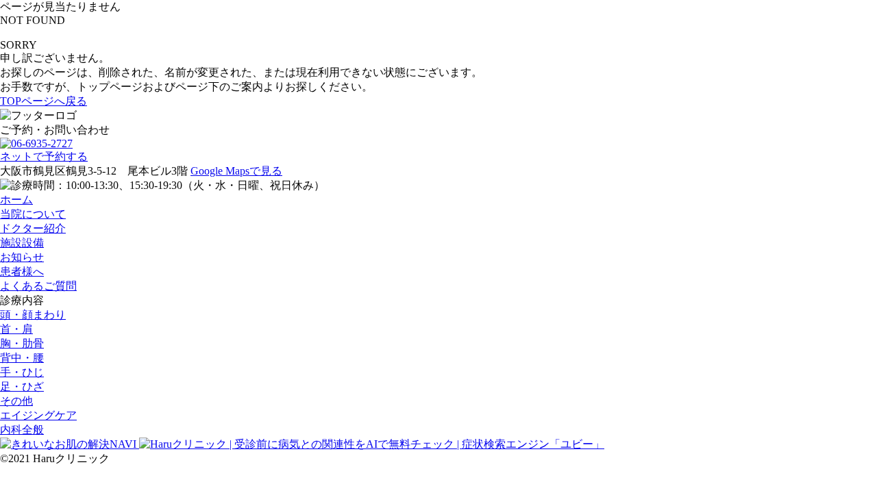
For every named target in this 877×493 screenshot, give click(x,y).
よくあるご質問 (38, 286)
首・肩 (16, 329)
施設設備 (22, 243)
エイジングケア (38, 415)
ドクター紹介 (33, 228)
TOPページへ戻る (43, 101)
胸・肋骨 (22, 343)
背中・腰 (22, 358)
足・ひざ (22, 386)
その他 (16, 401)
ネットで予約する (44, 156)
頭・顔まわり (33, 314)
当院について (33, 214)
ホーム (16, 199)
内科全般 (22, 429)
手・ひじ (22, 372)
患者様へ (22, 271)
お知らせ (22, 257)
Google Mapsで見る (236, 171)
